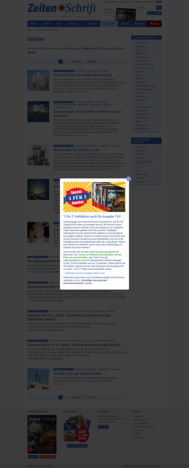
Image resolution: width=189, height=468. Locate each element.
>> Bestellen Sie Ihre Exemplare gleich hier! (84, 273)
